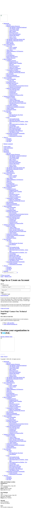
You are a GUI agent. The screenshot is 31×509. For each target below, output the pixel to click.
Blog (10, 113)
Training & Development (9, 96)
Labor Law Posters (13, 67)
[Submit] (14, 12)
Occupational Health (11, 81)
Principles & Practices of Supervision (17, 103)
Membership (6, 23)
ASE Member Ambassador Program (14, 40)
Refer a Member (10, 43)
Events (7, 117)
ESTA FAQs (9, 54)
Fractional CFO (12, 91)
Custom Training (10, 108)
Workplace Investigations (15, 68)
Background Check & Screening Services (18, 85)
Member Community (5, 4)
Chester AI (8, 52)
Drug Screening (12, 84)
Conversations (12, 125)
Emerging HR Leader (14, 126)
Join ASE (8, 24)
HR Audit (11, 64)
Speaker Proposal (13, 134)
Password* (4, 290)
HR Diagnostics (10, 73)
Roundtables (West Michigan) (16, 130)
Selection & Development (15, 87)
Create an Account (5, 308)
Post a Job (11, 80)
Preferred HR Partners (14, 35)
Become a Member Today (6, 336)
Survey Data (9, 46)
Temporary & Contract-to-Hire (16, 95)
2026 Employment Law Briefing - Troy (18, 124)
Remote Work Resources (12, 56)
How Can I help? (6, 275)
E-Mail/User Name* (6, 287)
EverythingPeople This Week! (16, 114)
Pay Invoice (3, 9)
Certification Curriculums (12, 105)
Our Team (8, 141)
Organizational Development (12, 76)
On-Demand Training (11, 109)
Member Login (9, 42)
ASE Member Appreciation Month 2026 (15, 39)
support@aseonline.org (12, 324)
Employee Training (10, 97)
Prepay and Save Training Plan (16, 101)
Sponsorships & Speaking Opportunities (15, 133)
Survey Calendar (13, 47)
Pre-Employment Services (12, 83)
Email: (5, 324)
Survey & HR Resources (9, 44)
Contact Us (3, 8)
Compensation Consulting (12, 69)
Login (2, 10)
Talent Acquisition (7, 77)
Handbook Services (13, 61)
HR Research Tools (13, 32)
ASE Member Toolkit (14, 28)
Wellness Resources (10, 58)
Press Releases (12, 116)
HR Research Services (14, 65)
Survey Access (12, 36)
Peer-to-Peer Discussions (15, 34)
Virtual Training (12, 104)
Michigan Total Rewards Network (17, 72)
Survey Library (12, 48)
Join (4, 10)
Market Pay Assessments (14, 71)
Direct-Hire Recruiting (14, 89)
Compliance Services (11, 60)
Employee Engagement (11, 75)
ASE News (9, 112)
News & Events (7, 111)
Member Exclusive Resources (13, 26)
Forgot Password (4, 295)
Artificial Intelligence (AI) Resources (14, 51)
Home (2, 276)
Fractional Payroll (13, 93)
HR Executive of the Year (15, 128)
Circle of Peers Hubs (14, 30)
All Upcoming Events (14, 118)
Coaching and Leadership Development (15, 107)
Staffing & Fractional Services (13, 88)
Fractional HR (12, 92)
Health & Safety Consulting (15, 63)
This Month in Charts (14, 132)
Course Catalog (4, 5)
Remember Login (6, 294)
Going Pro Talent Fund (14, 100)
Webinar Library (13, 38)
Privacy (6, 356)
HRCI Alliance (12, 31)
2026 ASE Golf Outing (14, 120)
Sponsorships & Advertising (15, 136)
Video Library (9, 50)
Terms (2, 356)
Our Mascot (9, 140)
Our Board (8, 138)
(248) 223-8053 (10, 323)
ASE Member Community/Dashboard (18, 27)
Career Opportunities (5, 7)
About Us (5, 137)
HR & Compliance (7, 59)
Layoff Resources (10, 55)
